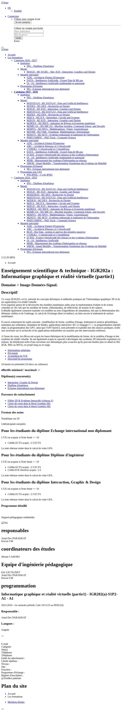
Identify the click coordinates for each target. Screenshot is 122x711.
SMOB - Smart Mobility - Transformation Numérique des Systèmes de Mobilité (66, 163)
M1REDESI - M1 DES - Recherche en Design (50, 194)
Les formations (15, 57)
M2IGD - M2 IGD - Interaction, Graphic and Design (53, 206)
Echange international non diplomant (26, 388)
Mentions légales (16, 702)
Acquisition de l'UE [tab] (17, 356)
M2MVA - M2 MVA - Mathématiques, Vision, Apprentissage (57, 129)
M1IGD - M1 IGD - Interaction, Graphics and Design (54, 109)
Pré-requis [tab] (13, 353)
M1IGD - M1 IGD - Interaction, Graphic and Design (53, 192)
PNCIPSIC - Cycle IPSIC (40, 174)
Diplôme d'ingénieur (18, 385)
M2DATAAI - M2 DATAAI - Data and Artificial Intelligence (57, 112)
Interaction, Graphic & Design (23, 382)
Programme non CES (31, 172)
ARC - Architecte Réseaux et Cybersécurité (49, 146)
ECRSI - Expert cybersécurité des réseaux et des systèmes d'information (63, 154)
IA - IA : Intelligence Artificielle (43, 240)
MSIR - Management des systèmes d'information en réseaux (57, 160)
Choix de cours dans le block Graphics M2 (29, 406)
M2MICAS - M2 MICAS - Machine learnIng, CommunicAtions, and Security (66, 126)
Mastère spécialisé (29, 74)
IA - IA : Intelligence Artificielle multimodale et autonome (56, 83)
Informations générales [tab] (19, 350)
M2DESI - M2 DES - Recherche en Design (49, 200)
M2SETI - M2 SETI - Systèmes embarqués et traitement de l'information (63, 134)
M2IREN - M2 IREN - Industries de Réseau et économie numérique (61, 123)
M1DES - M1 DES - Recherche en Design (48, 106)
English (18, 11)
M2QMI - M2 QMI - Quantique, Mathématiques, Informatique (58, 132)
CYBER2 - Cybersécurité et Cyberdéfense (48, 149)
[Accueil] (4, 2)
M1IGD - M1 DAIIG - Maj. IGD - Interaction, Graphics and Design (61, 72)
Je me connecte (22, 22)
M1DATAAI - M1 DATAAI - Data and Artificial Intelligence (57, 103)
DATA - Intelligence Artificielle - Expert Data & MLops (55, 80)
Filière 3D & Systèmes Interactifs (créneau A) (30, 400)
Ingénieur (25, 63)
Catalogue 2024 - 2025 (25, 177)
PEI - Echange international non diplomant (48, 89)
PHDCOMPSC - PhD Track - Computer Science (51, 137)
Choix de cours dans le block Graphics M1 (29, 403)
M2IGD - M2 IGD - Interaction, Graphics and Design (54, 120)
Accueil (11, 54)
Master (23, 69)
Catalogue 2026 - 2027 (25, 60)
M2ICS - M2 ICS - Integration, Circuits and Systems (53, 117)
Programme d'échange (31, 86)
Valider (18, 38)
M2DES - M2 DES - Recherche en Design (48, 114)
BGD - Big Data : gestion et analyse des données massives (56, 232)
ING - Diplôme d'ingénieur (40, 66)
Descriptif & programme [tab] (20, 358)
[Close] (2, 636)
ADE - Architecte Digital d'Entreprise (45, 77)
